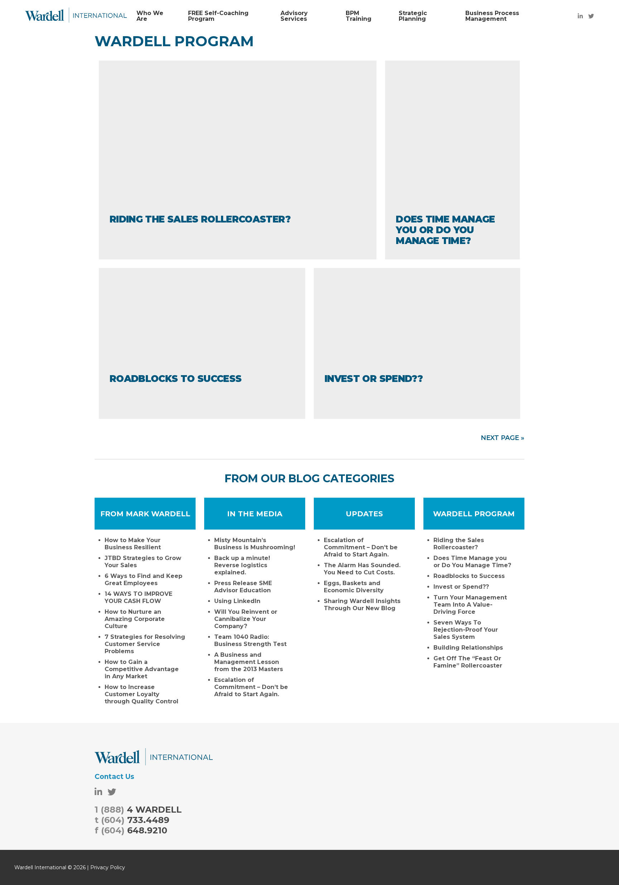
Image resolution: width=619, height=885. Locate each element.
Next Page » (502, 438)
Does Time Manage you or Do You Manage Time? (445, 230)
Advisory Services (294, 16)
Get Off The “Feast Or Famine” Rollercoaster (467, 662)
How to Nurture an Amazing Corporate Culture (135, 619)
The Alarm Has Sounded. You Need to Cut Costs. (362, 569)
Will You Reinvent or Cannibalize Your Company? (245, 619)
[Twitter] (591, 16)
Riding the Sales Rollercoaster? (200, 219)
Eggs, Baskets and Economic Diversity (354, 587)
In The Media (254, 514)
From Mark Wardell (145, 514)
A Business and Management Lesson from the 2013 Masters (248, 662)
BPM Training (358, 16)
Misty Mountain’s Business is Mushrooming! (254, 544)
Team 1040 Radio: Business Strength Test (250, 640)
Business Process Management (492, 16)
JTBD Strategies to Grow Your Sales (143, 562)
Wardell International (76, 16)
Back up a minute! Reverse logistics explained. (242, 565)
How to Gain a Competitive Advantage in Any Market (142, 669)
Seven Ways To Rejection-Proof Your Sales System (465, 629)
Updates (364, 514)
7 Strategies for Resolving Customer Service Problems (145, 644)
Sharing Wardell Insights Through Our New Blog (362, 605)
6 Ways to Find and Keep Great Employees (143, 580)
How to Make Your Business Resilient (133, 544)
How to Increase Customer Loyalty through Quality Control (141, 694)
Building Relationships (468, 647)
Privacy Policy (107, 867)
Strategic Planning (413, 16)
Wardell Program (474, 514)
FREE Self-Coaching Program (218, 16)
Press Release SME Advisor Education (243, 587)
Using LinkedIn (237, 601)
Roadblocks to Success (175, 378)
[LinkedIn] (580, 16)
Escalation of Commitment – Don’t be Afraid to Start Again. (251, 687)
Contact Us (114, 776)
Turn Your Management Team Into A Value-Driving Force (470, 604)
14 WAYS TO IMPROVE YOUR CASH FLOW (138, 597)
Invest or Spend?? (374, 378)
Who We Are (149, 16)
